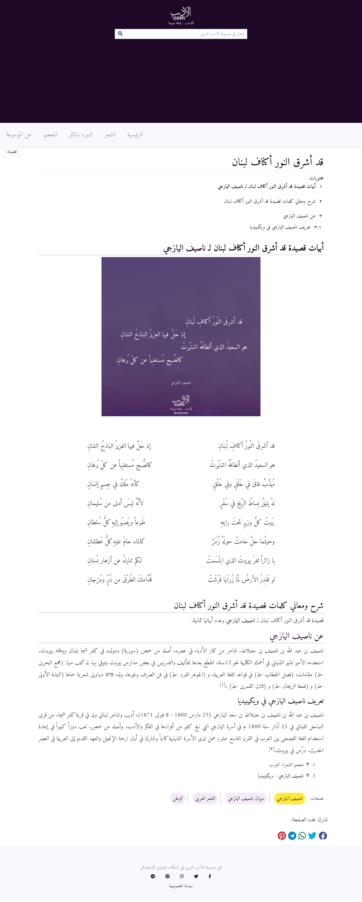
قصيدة (12, 151)
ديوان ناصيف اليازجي (246, 798)
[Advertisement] (181, 79)
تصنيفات (317, 799)
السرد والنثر (80, 134)
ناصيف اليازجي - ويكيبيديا (281, 775)
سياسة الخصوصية (181, 886)
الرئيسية (135, 134)
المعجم (50, 134)
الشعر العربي (205, 798)
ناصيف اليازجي (184, 248)
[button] (210, 877)
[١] (223, 685)
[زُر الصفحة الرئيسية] (181, 15)
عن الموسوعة (19, 134)
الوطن (178, 798)
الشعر (110, 134)
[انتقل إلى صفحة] (120, 34)
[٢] (272, 749)
